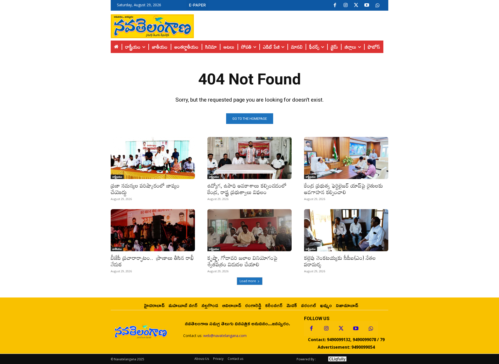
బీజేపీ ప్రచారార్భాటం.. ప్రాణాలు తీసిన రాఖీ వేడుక (152, 261)
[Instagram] (345, 5)
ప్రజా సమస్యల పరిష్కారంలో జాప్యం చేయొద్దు (145, 188)
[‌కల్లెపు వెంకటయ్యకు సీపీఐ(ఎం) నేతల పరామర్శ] (346, 230)
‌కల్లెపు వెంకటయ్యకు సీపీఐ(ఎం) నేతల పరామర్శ (340, 261)
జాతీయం (117, 249)
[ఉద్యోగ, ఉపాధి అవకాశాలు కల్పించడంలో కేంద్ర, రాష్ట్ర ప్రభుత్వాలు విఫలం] (249, 158)
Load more (248, 281)
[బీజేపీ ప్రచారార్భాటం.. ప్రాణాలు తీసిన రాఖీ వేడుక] (153, 230)
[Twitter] (356, 5)
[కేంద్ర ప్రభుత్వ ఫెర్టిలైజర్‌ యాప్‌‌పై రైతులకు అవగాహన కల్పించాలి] (346, 158)
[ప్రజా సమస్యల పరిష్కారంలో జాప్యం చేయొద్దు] (153, 158)
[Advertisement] (291, 25)
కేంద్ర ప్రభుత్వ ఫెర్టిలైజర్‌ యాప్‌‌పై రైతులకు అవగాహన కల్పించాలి (343, 188)
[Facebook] (334, 5)
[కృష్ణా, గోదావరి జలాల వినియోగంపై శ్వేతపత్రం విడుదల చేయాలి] (249, 230)
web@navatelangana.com (225, 335)
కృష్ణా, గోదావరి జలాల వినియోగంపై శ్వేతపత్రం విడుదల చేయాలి (244, 261)
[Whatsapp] (370, 328)
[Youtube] (366, 5)
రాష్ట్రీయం (117, 176)
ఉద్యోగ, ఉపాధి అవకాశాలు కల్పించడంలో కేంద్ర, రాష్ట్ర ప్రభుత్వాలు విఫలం (247, 188)
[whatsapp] (377, 5)
